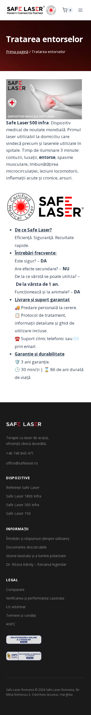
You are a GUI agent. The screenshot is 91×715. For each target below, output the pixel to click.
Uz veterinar (16, 606)
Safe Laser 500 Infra (22, 504)
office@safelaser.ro (22, 463)
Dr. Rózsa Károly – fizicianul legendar (36, 564)
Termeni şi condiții (21, 615)
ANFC (10, 624)
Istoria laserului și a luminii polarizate (36, 555)
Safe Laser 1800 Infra (23, 496)
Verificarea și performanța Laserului (35, 598)
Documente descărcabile (26, 547)
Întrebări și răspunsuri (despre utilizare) (37, 538)
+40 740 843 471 (20, 453)
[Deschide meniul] (80, 10)
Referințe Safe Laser (22, 487)
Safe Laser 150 (18, 513)
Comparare (15, 589)
